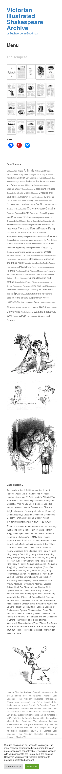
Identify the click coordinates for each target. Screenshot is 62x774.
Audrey (42, 174)
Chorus (31, 197)
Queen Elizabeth (29, 274)
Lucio (25, 255)
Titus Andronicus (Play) (44, 626)
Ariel (19, 503)
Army (21, 174)
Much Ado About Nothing (25, 586)
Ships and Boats (39, 286)
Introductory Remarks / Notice (43, 540)
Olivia (48, 586)
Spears (17, 293)
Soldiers (10, 293)
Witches (30, 316)
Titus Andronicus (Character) (20, 626)
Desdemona (49, 514)
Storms (16, 297)
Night (20, 262)
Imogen (46, 536)
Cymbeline (38, 514)
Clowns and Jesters (18, 204)
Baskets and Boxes (37, 178)
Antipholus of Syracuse (43, 171)
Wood (35, 316)
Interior (25, 540)
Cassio (24, 189)
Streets (24, 297)
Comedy (28, 511)
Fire (52, 224)
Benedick (48, 503)
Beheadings (15, 182)
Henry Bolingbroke (25, 236)
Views (10, 311)
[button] (11, 72)
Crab (24, 209)
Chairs (27, 192)
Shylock (25, 603)
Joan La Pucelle (46, 240)
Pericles (52, 263)
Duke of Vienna (42, 517)
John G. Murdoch (34, 544)
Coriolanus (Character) (44, 511)
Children (24, 196)
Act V (25, 496)
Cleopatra (18, 511)
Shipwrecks (52, 286)
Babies (14, 178)
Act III (18, 493)
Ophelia (10, 590)
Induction (23, 240)
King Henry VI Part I (25, 560)
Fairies (37, 224)
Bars (27, 177)
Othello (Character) (32, 590)
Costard (54, 204)
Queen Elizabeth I (42, 274)
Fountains (10, 232)
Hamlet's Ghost (37, 529)
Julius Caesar (19, 243)
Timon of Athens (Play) (28, 623)
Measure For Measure (24, 583)
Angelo (20, 171)
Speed (24, 294)
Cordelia (47, 204)
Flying (51, 228)
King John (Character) (36, 563)
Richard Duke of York (45, 282)
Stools (10, 297)
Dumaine (52, 221)
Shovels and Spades (15, 289)
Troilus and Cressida (33, 629)
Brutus (34, 185)
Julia (20, 547)
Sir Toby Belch (29, 606)
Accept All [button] (32, 766)
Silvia (32, 603)
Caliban (26, 507)
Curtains (50, 208)
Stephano (48, 293)
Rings (25, 286)
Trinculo (54, 307)
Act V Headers (35, 496)
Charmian (34, 193)
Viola (19, 633)
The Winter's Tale (24, 619)
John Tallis (12, 547)
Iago (40, 536)
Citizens (50, 196)
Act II (41, 490)
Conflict (39, 204)
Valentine (11, 633)
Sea (28, 286)
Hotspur (10, 240)
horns (45, 236)
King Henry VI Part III (16, 563)
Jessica (37, 240)
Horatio (40, 236)
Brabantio (21, 185)
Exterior (11, 526)
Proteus (10, 600)
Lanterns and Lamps (23, 251)
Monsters (24, 259)
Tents (36, 302)
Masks (47, 255)
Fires (9, 228)
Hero (35, 236)
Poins (39, 267)
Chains (20, 192)
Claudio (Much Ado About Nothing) (20, 200)
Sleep (36, 290)
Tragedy (11, 629)
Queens (32, 278)
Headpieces (12, 236)
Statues (40, 293)
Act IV (40, 493)
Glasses (23, 232)
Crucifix (41, 208)
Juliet (25, 547)
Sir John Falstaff (14, 606)
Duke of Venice (43, 221)
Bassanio (48, 178)
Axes (9, 177)
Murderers (39, 259)
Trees (42, 307)
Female (19, 526)
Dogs (48, 213)
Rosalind (17, 603)
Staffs (33, 293)
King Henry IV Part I (47, 550)
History (33, 536)
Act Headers (13, 490)
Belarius (22, 182)
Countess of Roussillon (15, 209)
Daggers (10, 213)
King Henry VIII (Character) (33, 557)
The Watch (51, 302)
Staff (29, 294)
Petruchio (19, 593)
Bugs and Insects (43, 185)
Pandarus (32, 263)
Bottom (18, 507)
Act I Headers (32, 490)
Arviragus (32, 174)
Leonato (40, 252)
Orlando (18, 590)
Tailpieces (29, 302)
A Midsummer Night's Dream (29, 500)
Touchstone (33, 307)
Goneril (29, 232)
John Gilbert (49, 544)
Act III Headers (29, 493)
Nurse (26, 263)
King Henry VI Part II (44, 560)
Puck (17, 600)
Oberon (41, 586)
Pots (27, 270)
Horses (52, 236)
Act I (22, 490)
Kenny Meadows (15, 550)
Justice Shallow (32, 243)
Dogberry (11, 517)
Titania (43, 623)
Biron (33, 181)
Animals (29, 170)
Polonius (51, 267)
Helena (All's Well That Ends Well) (28, 533)
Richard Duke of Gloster (28, 282)
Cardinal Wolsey (14, 188)
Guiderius (42, 232)
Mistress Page (15, 259)
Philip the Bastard (13, 267)
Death (25, 213)
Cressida (28, 514)
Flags (14, 228)
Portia (40, 593)
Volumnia (29, 312)
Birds (28, 181)
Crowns (32, 208)
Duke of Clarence (20, 221)
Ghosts (17, 232)
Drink (26, 217)
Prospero (50, 596)
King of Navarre (34, 247)
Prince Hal (26, 596)
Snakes (49, 289)
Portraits (11, 270)
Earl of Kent (11, 224)
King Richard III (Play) (37, 573)
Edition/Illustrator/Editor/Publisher (29, 522)
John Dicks (20, 544)
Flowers (43, 228)
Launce (34, 252)
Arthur (25, 174)
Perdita (46, 263)
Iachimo (16, 240)
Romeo (39, 600)
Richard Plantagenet (14, 286)
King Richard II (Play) (36, 570)
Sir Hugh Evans (28, 290)
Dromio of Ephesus (36, 217)
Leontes (19, 576)
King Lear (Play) (41, 567)
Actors (14, 171)
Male (35, 580)
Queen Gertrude (28, 600)
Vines (17, 311)
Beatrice (39, 503)
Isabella (10, 544)
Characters (36, 507)
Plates (34, 267)
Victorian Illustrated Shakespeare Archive (25, 18)
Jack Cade (30, 240)
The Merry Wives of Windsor (37, 613)
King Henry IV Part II (16, 554)
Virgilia (23, 312)
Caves (9, 193)
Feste (48, 224)
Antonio (9, 174)
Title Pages (52, 623)
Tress (48, 307)
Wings (22, 316)
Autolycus (49, 174)
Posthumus (20, 271)
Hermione (49, 533)
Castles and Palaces (44, 188)
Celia (14, 193)
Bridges (27, 185)
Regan (17, 282)
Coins (32, 204)
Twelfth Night (49, 629)
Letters (47, 251)
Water (10, 316)
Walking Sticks (42, 311)
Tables (20, 302)
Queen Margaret (21, 278)
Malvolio (43, 580)
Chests (17, 197)
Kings (44, 247)
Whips (16, 316)
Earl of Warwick (22, 224)
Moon (32, 259)
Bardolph (21, 177)
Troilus (19, 629)
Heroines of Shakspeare (18, 536)
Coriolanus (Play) (15, 514)
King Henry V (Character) (37, 554)
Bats (53, 178)
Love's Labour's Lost (33, 576)
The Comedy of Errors (38, 610)
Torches (24, 307)
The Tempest (32, 616)
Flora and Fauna (28, 228)
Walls (53, 311)
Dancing (18, 213)
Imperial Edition (14, 540)
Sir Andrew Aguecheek (46, 603)
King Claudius (30, 550)
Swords (12, 302)
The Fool (43, 302)
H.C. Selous (24, 529)
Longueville (10, 255)
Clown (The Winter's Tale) (43, 200)
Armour (15, 174)
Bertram (10, 507)
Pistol (28, 267)
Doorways (16, 217)
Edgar (31, 224)
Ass (38, 174)
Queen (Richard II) (17, 274)
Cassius (30, 189)
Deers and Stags (37, 213)
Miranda (38, 583)
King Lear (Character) (23, 567)
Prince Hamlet (38, 596)
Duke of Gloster (32, 221)
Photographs (31, 593)
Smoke (42, 289)
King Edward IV (44, 243)
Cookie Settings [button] (13, 766)
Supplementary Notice (39, 297)
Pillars (22, 267)
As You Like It (28, 503)
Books (39, 181)
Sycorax (23, 610)
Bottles (46, 181)
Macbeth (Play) (25, 580)
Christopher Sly (40, 197)
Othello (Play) (48, 590)
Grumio (35, 232)
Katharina (47, 547)
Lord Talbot (18, 255)
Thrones (11, 307)
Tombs (18, 307)
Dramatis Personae (25, 517)
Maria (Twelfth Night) (35, 255)
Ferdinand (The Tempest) (36, 526)
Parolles (39, 263)
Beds (9, 181)
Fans (44, 224)
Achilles (9, 171)
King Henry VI (21, 247)
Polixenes (44, 267)
